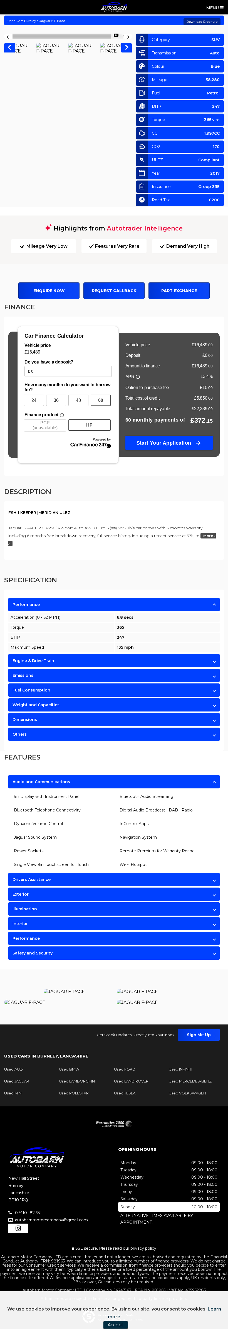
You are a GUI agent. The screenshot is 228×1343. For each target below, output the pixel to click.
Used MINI (13, 1093)
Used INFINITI (180, 1069)
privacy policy (143, 1248)
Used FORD (124, 1069)
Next (126, 48)
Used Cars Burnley (22, 21)
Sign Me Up (199, 1034)
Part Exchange (179, 290)
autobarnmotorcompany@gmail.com (51, 1219)
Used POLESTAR (74, 1093)
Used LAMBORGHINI (77, 1081)
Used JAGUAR (16, 1081)
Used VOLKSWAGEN (187, 1093)
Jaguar (44, 21)
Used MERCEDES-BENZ (190, 1081)
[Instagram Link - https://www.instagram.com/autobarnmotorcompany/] (18, 1228)
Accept (115, 1324)
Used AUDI (14, 1069)
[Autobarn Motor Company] (114, 7)
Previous (9, 48)
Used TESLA (124, 1093)
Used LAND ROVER (131, 1081)
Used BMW (69, 1069)
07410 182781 (28, 1212)
